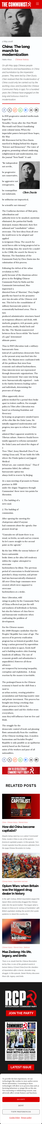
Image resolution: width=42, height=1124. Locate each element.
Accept (21, 1099)
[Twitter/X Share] (10, 110)
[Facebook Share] (4, 110)
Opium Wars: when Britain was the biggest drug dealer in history (20, 889)
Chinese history (22, 59)
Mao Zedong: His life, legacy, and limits (16, 953)
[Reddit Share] (15, 110)
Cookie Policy (14, 1118)
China (4, 822)
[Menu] (37, 3)
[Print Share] (36, 110)
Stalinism (27, 947)
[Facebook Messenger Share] (26, 110)
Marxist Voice (23, 822)
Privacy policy (26, 1118)
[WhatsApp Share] (20, 110)
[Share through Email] (31, 110)
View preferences (21, 1112)
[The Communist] (16, 5)
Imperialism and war (21, 881)
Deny (21, 1105)
